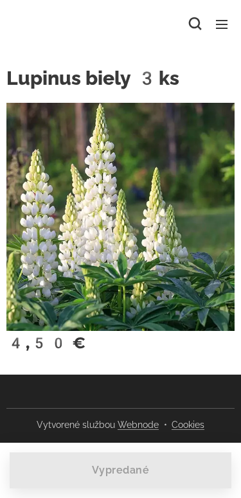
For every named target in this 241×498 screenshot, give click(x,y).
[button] (195, 24)
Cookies (188, 425)
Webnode (138, 425)
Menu (222, 24)
